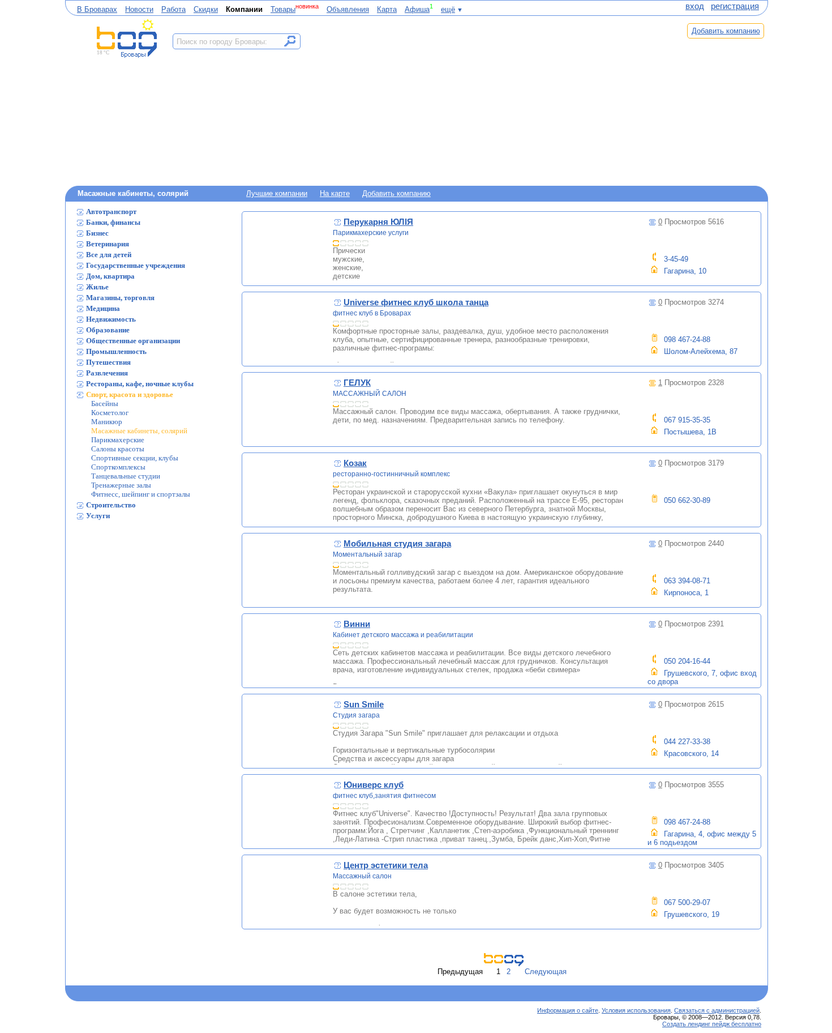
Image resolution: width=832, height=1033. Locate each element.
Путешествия (108, 362)
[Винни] (287, 651)
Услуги (98, 515)
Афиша (417, 9)
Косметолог (109, 412)
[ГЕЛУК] (287, 409)
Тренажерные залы (121, 485)
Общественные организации (133, 340)
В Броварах (97, 9)
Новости (139, 9)
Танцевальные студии (125, 476)
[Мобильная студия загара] (287, 570)
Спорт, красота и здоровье (129, 394)
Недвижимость (111, 319)
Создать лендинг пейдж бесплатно (711, 1024)
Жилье (97, 287)
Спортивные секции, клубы (134, 458)
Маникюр (106, 421)
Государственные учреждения (135, 265)
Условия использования (636, 1010)
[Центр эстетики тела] (287, 892)
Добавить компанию (726, 31)
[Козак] (287, 490)
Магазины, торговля (120, 297)
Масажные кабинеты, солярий (139, 430)
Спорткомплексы (118, 467)
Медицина (103, 308)
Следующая (546, 971)
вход (694, 6)
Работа (173, 9)
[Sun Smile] (287, 731)
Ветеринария (107, 244)
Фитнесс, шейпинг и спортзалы (140, 494)
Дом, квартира (110, 276)
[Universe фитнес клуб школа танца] (287, 329)
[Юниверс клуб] (287, 811)
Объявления (348, 9)
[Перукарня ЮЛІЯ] (287, 248)
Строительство (111, 505)
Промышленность (116, 351)
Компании (244, 9)
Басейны (104, 403)
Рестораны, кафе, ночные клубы (140, 383)
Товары (283, 9)
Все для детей (108, 254)
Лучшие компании (276, 193)
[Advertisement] (488, 100)
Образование (108, 330)
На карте (335, 193)
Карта (387, 9)
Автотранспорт (111, 211)
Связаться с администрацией (717, 1010)
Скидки (206, 9)
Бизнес (97, 233)
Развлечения (107, 373)
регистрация (735, 6)
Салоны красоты (117, 449)
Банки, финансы (113, 222)
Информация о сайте (567, 1010)
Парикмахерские (117, 440)
